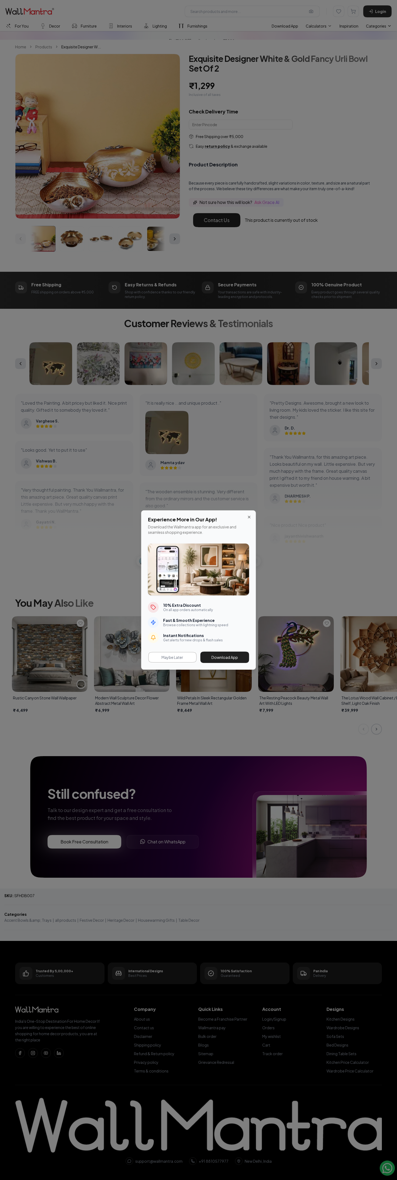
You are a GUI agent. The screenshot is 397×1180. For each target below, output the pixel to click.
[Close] (249, 517)
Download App (224, 657)
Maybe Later (172, 657)
